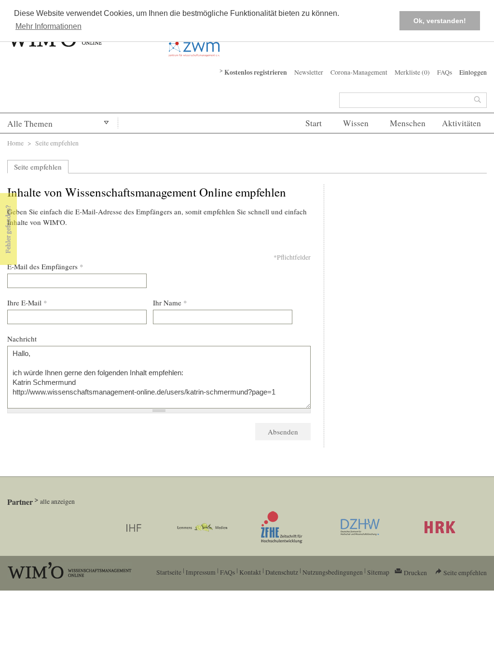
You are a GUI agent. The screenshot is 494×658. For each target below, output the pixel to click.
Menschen (407, 123)
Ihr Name (170, 302)
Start (313, 123)
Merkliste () (412, 72)
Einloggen (473, 72)
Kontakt (250, 572)
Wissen (356, 123)
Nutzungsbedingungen (332, 572)
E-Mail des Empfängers (45, 266)
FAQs (444, 72)
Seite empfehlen (38, 166)
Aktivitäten (461, 123)
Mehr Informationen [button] (48, 26)
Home (15, 142)
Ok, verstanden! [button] (439, 21)
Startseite (168, 572)
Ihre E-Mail (27, 302)
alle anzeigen (57, 501)
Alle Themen (30, 123)
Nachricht (22, 338)
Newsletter (308, 72)
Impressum (201, 572)
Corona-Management (358, 72)
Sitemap (378, 572)
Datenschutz (281, 572)
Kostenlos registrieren (255, 72)
